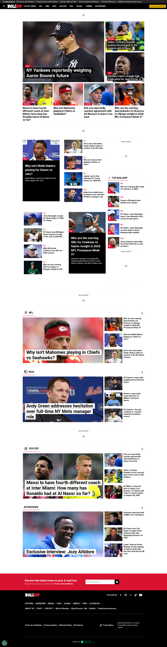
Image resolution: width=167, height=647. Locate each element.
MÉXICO (76, 603)
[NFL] (142, 313)
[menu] (4, 6)
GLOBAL (67, 603)
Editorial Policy (65, 625)
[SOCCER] (142, 449)
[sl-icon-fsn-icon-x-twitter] (130, 595)
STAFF (39, 608)
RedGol (92, 608)
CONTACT (48, 608)
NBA (47, 6)
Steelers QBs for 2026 (68, 2)
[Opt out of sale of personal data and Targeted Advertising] (4, 643)
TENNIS (89, 6)
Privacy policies (50, 625)
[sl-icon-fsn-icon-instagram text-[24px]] (125, 595)
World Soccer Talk (79, 608)
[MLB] (142, 372)
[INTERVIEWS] (142, 508)
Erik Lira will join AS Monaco (89, 2)
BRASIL (51, 603)
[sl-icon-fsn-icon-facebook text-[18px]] (120, 595)
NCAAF (79, 6)
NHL (71, 6)
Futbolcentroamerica (107, 608)
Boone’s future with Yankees (47, 2)
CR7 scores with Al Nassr (25, 2)
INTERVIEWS (100, 6)
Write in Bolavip (62, 608)
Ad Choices (78, 625)
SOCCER (63, 6)
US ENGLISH (95, 603)
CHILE (59, 603)
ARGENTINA (41, 603)
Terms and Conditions (63, 584)
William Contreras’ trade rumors (130, 2)
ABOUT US (29, 608)
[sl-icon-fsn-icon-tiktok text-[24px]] (135, 595)
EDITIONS (29, 603)
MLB (54, 6)
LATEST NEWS (30, 6)
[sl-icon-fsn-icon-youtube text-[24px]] (140, 595)
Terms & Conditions (33, 625)
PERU (84, 603)
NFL (40, 6)
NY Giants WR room (109, 2)
